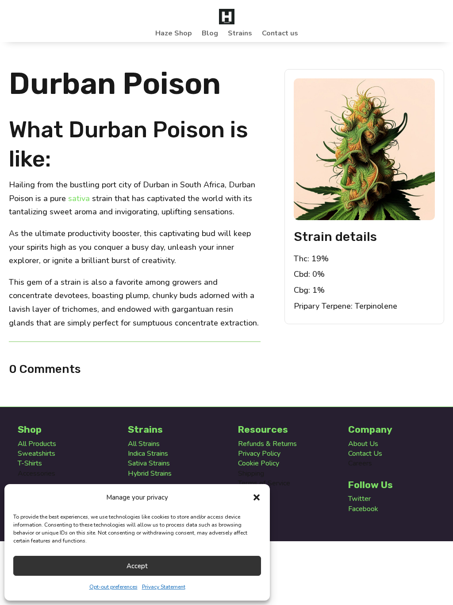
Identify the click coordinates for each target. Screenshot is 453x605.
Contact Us (365, 453)
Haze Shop (173, 34)
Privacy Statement (163, 586)
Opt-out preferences (113, 586)
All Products (37, 444)
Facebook (363, 509)
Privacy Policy (259, 453)
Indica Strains (148, 453)
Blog (210, 34)
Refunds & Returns (267, 444)
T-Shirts (30, 463)
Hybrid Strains (150, 473)
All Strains (144, 444)
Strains (240, 34)
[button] (256, 497)
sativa (79, 198)
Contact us (280, 34)
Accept (137, 566)
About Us (363, 444)
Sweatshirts (36, 453)
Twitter (359, 499)
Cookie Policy (258, 463)
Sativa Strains (149, 463)
